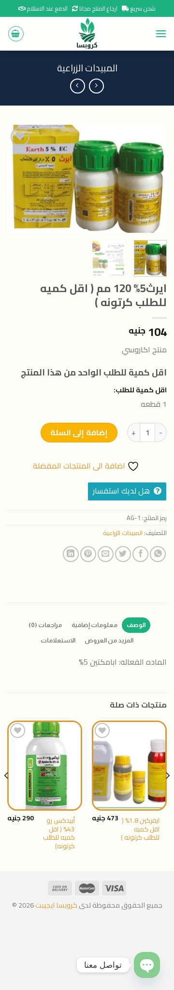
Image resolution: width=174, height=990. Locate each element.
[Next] (15, 179)
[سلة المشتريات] (16, 33)
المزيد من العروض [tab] (109, 640)
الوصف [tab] (136, 625)
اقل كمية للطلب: (140, 389)
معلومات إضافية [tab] (94, 625)
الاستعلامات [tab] (58, 640)
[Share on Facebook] (140, 554)
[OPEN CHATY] (147, 965)
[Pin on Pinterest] (88, 554)
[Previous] (151, 179)
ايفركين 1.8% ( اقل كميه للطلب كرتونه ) (140, 829)
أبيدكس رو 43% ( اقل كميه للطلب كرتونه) (59, 833)
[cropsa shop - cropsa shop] (87, 34)
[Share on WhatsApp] (158, 554)
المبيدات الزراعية (87, 68)
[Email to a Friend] (106, 554)
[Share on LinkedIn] (71, 554)
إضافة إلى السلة (79, 432)
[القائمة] (161, 33)
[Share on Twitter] (123, 554)
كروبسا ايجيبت (55, 904)
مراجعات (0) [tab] (45, 625)
